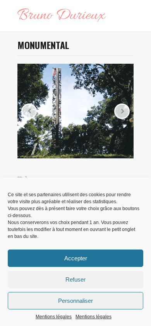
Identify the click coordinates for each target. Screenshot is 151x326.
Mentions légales (54, 316)
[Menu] (130, 16)
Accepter (75, 258)
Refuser (75, 279)
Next (122, 111)
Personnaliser (75, 300)
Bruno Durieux (61, 16)
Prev (29, 111)
